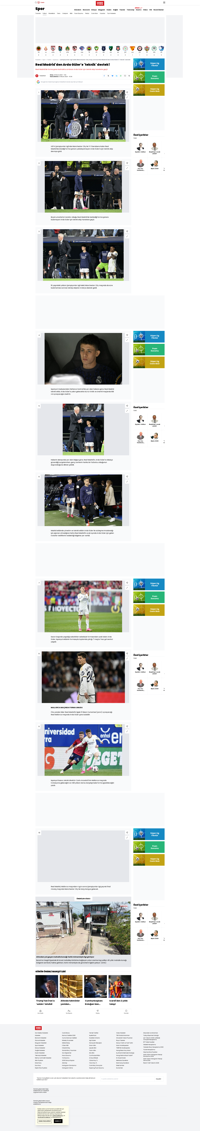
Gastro (138, 10)
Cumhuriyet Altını (94, 1055)
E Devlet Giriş (66, 1048)
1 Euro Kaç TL (93, 1063)
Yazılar (122, 10)
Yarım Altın (92, 1050)
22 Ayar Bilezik (93, 1058)
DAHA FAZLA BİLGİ (45, 1121)
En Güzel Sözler (121, 1058)
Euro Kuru (38, 1065)
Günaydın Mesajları (95, 1043)
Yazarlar (102, 13)
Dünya (94, 10)
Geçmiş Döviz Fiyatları (150, 1052)
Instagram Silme (67, 1068)
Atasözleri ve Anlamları (150, 1033)
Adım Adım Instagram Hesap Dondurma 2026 (152, 1055)
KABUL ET (58, 1121)
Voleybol (65, 13)
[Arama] (35, 2)
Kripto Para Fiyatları (41, 1068)
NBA (71, 13)
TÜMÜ (135, 138)
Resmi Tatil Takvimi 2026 (151, 1063)
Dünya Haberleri (40, 1048)
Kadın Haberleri (40, 1053)
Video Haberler (120, 1033)
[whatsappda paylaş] (120, 75)
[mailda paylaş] (125, 75)
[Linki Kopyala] (129, 75)
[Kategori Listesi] (164, 2)
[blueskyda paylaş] (112, 75)
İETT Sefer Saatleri (148, 1042)
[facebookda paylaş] (104, 75)
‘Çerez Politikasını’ (57, 1115)
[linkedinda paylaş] (116, 75)
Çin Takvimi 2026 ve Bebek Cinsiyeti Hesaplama (151, 1038)
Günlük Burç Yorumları (69, 1050)
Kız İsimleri (119, 1068)
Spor (39, 8)
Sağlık (115, 10)
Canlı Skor (94, 13)
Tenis (58, 13)
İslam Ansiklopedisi (122, 1045)
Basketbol (52, 13)
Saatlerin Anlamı (94, 1038)
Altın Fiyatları (39, 1060)
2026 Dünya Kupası (68, 1060)
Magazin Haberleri (40, 1043)
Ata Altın (91, 1053)
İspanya (55, 60)
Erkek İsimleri (120, 1065)
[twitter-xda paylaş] (108, 75)
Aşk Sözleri (92, 1040)
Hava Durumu (66, 1055)
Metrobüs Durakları (122, 1060)
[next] (130, 991)
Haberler (38, 60)
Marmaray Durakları (122, 1063)
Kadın (109, 10)
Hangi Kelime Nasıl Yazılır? (124, 1055)
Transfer (38, 13)
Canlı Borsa (66, 1033)
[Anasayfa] (38, 1028)
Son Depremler (66, 1053)
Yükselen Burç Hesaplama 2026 (153, 1047)
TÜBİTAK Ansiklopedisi (123, 1048)
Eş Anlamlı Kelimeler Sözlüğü (125, 1053)
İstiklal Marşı (66, 1043)
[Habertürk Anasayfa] (100, 3)
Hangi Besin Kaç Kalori (123, 1050)
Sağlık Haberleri (40, 1050)
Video (145, 10)
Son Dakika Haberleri (41, 1033)
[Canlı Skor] (149, 90)
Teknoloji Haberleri (40, 1055)
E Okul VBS (65, 1045)
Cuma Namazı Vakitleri (69, 1038)
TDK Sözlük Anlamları (122, 1035)
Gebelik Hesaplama (149, 1044)
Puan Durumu (78, 13)
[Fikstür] (149, 64)
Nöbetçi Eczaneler (67, 1040)
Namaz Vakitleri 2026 (68, 1035)
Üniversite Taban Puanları (124, 1038)
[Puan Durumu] (149, 77)
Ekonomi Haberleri (40, 1038)
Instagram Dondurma (69, 1065)
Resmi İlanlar (159, 10)
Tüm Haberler (111, 13)
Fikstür (87, 13)
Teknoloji (130, 10)
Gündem (77, 10)
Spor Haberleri (39, 1045)
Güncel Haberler (40, 1040)
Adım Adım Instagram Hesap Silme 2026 (152, 1059)
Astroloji (64, 1063)
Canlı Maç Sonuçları (95, 1065)
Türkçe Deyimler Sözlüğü (151, 1035)
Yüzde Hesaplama (149, 1049)
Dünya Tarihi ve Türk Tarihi (124, 1043)
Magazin (101, 10)
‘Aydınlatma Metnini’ (44, 1117)
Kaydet (158, 1079)
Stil (150, 10)
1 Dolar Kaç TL (93, 1060)
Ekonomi (86, 10)
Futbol (45, 13)
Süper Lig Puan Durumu (96, 1068)
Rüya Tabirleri (120, 1040)
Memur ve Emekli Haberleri (43, 1058)
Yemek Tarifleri (93, 1033)
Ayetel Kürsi (92, 1035)
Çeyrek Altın (92, 1048)
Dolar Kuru (38, 1063)
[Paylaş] (127, 92)
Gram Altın (92, 1045)
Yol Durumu (65, 1058)
